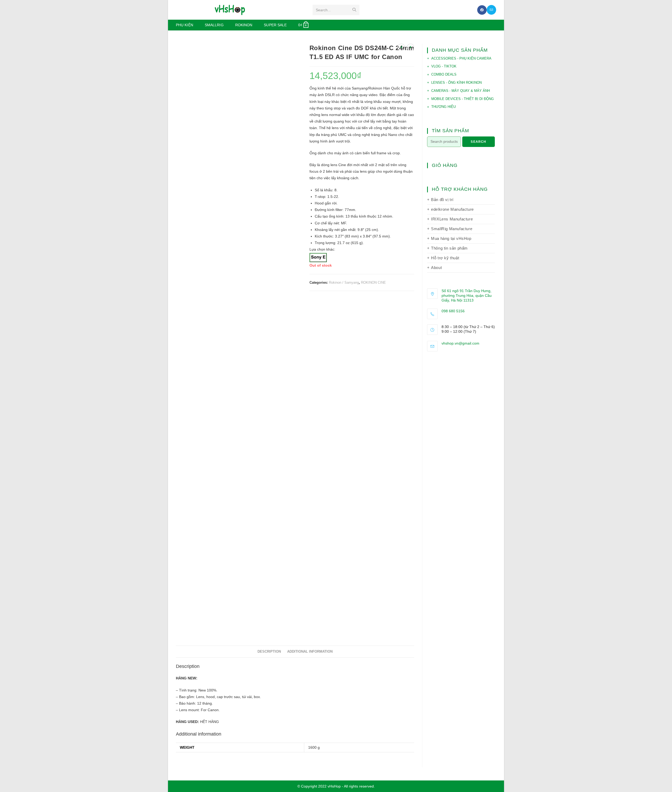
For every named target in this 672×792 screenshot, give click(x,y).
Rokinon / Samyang (344, 282)
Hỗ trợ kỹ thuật (445, 258)
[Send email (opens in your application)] (491, 10)
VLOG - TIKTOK (443, 66)
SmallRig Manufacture (451, 228)
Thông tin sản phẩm (449, 248)
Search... (323, 10)
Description (269, 651)
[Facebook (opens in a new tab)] (482, 10)
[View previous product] (401, 47)
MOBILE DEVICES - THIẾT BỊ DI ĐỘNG (462, 99)
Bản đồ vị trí (442, 199)
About (436, 267)
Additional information (310, 651)
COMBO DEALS (443, 74)
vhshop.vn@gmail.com (460, 343)
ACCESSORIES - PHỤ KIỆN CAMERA (461, 58)
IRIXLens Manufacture (452, 219)
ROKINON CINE (373, 282)
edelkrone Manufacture (452, 209)
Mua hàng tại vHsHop (451, 238)
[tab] (269, 652)
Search (478, 142)
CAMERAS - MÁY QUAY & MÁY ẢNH (460, 91)
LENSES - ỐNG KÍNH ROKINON (456, 83)
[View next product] (410, 47)
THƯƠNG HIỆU (443, 107)
